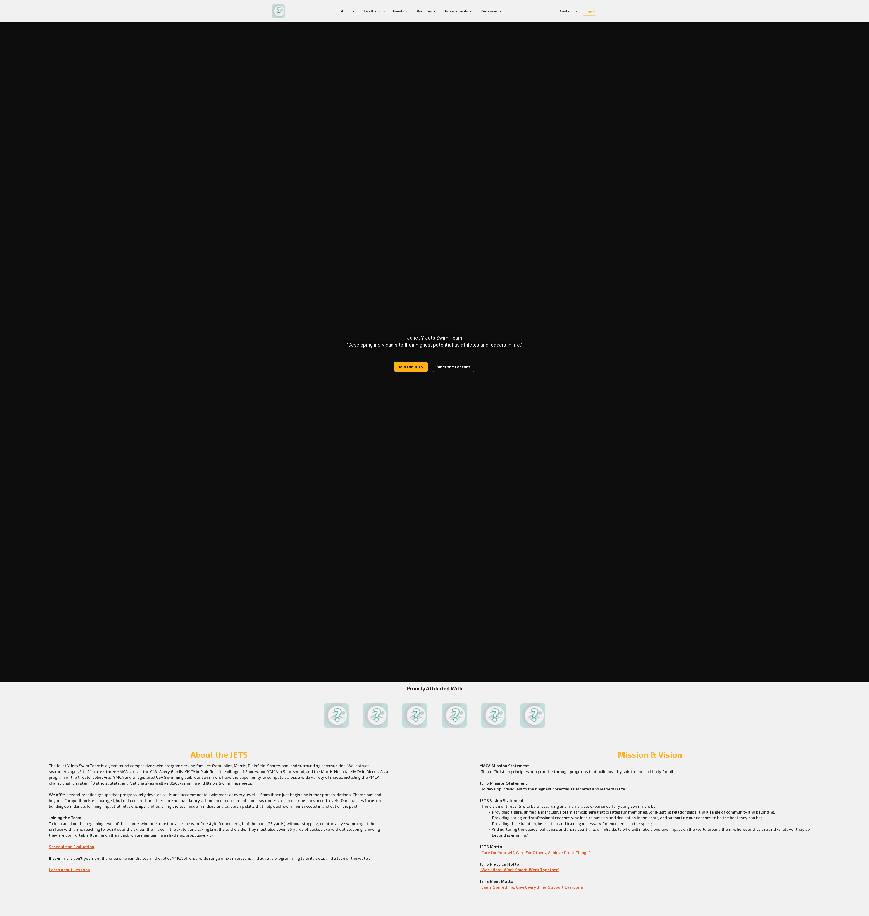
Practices (424, 11)
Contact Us (569, 11)
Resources (489, 11)
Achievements (456, 11)
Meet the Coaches (453, 366)
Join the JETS (374, 11)
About (346, 11)
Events (398, 11)
